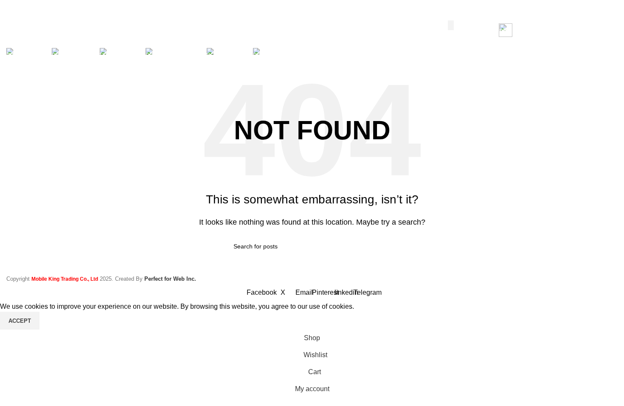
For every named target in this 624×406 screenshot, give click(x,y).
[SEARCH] (451, 25)
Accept (19, 321)
